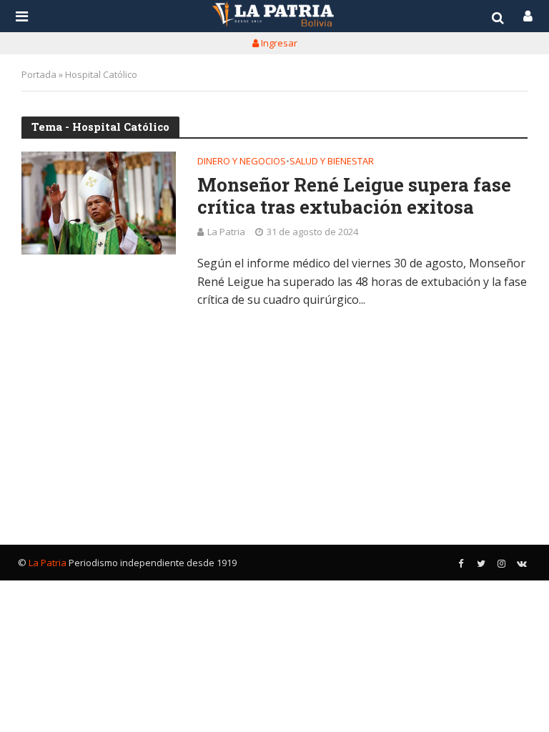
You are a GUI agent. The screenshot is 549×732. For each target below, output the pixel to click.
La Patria (226, 231)
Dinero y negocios (241, 162)
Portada (38, 74)
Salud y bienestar (332, 162)
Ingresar (278, 42)
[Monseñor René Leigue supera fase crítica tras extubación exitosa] (98, 203)
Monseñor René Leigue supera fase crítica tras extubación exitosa (354, 196)
